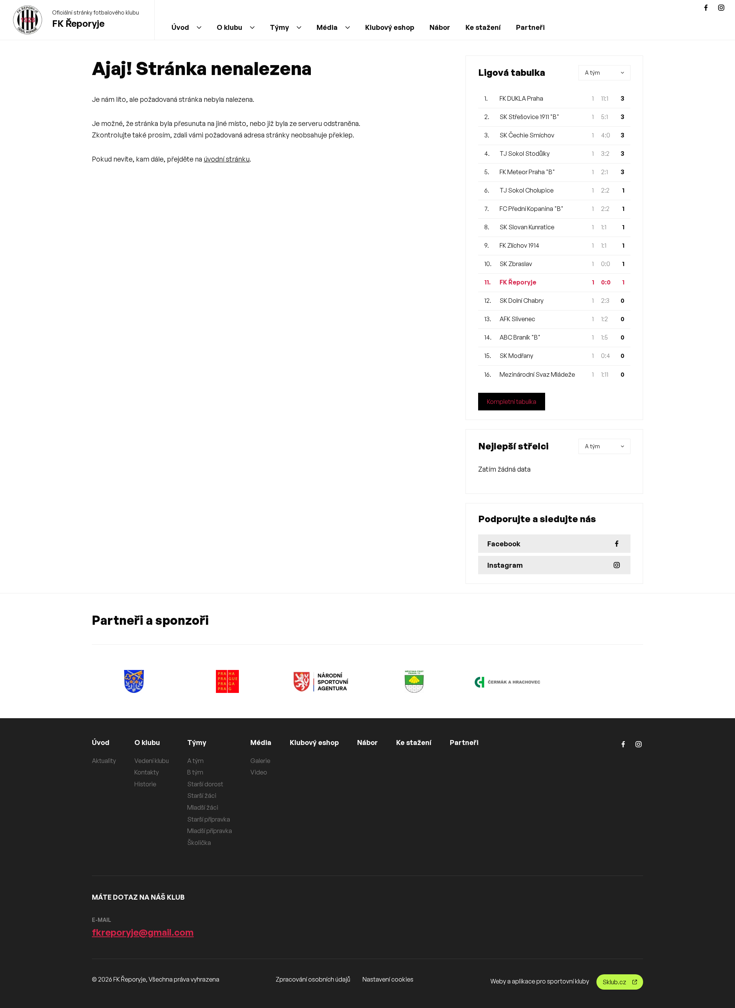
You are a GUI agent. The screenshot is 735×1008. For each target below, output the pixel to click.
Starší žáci (201, 795)
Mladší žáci (202, 807)
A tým (195, 761)
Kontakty (146, 772)
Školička (199, 842)
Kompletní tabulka (511, 401)
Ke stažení (483, 27)
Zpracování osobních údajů (313, 979)
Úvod (180, 27)
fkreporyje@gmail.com (143, 932)
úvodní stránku (227, 159)
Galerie (260, 761)
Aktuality (104, 761)
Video (258, 772)
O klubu (229, 27)
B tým (195, 772)
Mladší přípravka (209, 831)
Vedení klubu (151, 761)
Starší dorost (205, 784)
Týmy (279, 27)
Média (327, 27)
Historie (145, 784)
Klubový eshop (389, 27)
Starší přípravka (208, 819)
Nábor (440, 27)
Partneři (530, 27)
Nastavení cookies (388, 979)
